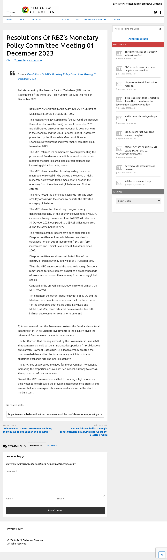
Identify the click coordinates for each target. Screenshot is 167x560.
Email (60, 498)
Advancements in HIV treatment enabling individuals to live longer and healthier (27, 430)
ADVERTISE (116, 20)
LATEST (22, 20)
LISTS (51, 20)
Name (9, 498)
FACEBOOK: (53, 445)
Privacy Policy (15, 529)
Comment (11, 471)
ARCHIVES (64, 20)
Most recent (120, 44)
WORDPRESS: (37, 446)
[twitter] (155, 12)
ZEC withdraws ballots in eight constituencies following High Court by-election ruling (83, 431)
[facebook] (160, 12)
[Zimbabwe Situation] (38, 12)
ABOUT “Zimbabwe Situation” (89, 20)
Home (9, 20)
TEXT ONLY (37, 20)
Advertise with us (138, 39)
